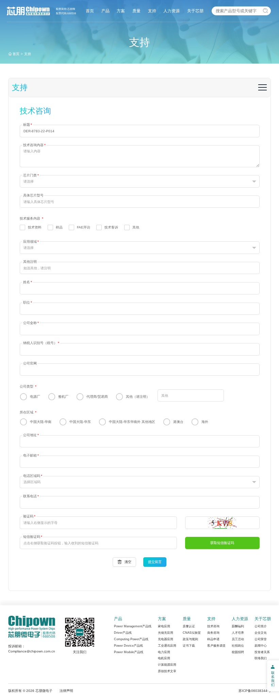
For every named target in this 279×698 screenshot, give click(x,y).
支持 (152, 10)
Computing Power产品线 (131, 639)
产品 (105, 10)
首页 (90, 10)
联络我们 (261, 658)
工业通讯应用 (167, 645)
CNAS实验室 (192, 632)
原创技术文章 (167, 671)
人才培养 (238, 632)
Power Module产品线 (128, 652)
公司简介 (261, 626)
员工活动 (238, 639)
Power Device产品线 (128, 645)
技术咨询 (213, 626)
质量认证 (189, 626)
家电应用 (164, 626)
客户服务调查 (216, 645)
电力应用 (164, 652)
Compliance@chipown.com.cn (31, 651)
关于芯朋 (195, 10)
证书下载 (189, 645)
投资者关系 (262, 652)
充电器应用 (165, 639)
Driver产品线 (123, 632)
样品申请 (213, 639)
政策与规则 (190, 639)
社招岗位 (238, 645)
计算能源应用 (167, 664)
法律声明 (66, 691)
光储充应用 (165, 632)
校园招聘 (238, 652)
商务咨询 (213, 632)
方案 (121, 10)
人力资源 (171, 10)
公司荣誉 (261, 639)
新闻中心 (261, 645)
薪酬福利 (238, 626)
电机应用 (164, 658)
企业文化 (261, 632)
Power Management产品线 (132, 626)
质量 (136, 10)
